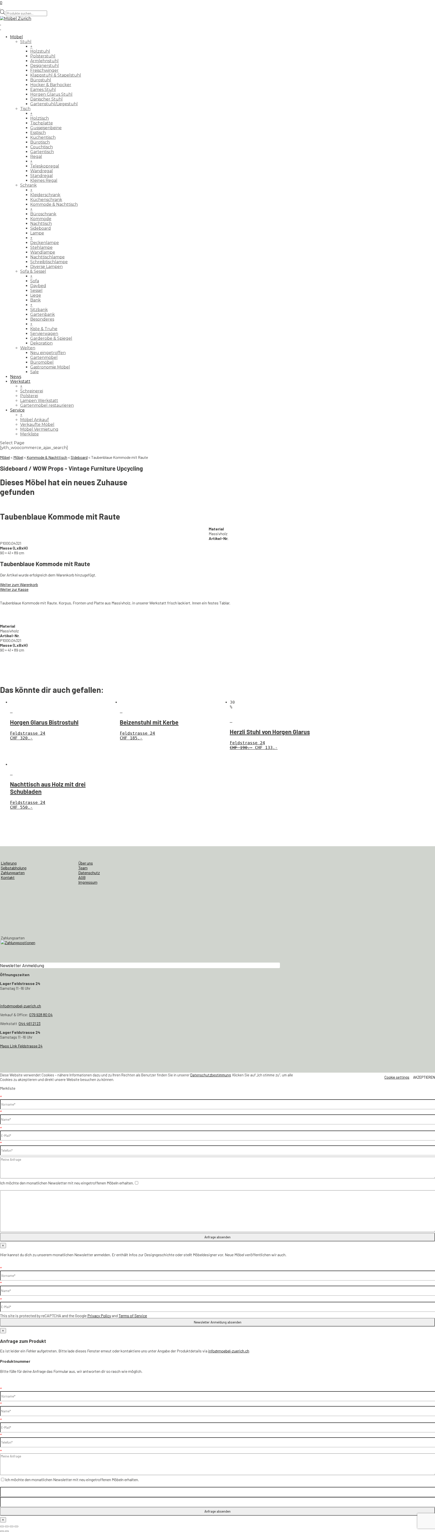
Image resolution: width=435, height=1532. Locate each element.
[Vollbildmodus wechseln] (7, 1526)
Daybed (38, 285)
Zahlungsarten (13, 872)
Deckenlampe (44, 242)
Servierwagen (44, 333)
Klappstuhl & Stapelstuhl (55, 75)
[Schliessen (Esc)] (16, 1526)
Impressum (87, 882)
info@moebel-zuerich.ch (20, 1005)
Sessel (36, 290)
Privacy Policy (99, 1315)
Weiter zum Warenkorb (19, 584)
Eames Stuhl (43, 89)
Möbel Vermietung (39, 429)
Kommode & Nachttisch (54, 204)
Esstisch (38, 132)
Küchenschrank (46, 199)
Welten (27, 348)
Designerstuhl (44, 65)
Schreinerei (31, 391)
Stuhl (25, 41)
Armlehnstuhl (44, 60)
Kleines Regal (43, 180)
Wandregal (41, 170)
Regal (36, 156)
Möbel (16, 37)
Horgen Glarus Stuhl (51, 94)
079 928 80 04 (41, 1014)
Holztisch (39, 118)
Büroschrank (43, 214)
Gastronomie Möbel (50, 367)
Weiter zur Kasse (14, 589)
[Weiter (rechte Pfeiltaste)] (7, 1531)
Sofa (34, 281)
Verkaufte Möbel (37, 424)
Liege (35, 295)
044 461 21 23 (30, 1023)
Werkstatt (20, 381)
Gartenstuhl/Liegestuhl (54, 103)
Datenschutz (89, 872)
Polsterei (29, 395)
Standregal (41, 175)
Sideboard (40, 228)
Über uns (85, 863)
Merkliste (29, 434)
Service (17, 410)
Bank (35, 300)
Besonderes (42, 319)
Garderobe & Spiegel (51, 338)
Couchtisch (41, 147)
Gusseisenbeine (46, 127)
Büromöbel (42, 362)
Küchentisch (43, 137)
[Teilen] (12, 1526)
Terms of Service (133, 1315)
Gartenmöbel (44, 357)
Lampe (37, 233)
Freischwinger (44, 70)
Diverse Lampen (46, 266)
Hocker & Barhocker (50, 84)
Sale (34, 371)
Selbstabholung (13, 867)
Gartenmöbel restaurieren (47, 405)
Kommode (40, 218)
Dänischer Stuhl (46, 99)
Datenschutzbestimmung (210, 1075)
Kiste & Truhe (43, 328)
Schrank (28, 185)
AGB (82, 877)
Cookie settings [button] (396, 1077)
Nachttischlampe (47, 257)
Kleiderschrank (45, 194)
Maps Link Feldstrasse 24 (21, 1045)
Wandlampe (42, 252)
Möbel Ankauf (34, 419)
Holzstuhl (40, 51)
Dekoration (41, 343)
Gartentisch (42, 151)
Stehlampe (41, 247)
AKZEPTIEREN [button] (424, 1077)
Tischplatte (41, 123)
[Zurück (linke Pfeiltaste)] (2, 1531)
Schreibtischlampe (49, 261)
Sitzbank (39, 309)
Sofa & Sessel (33, 271)
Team (83, 867)
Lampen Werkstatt (39, 400)
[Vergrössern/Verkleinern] (2, 1526)
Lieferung (9, 863)
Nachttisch (41, 223)
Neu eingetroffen (48, 352)
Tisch (25, 108)
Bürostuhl (40, 80)
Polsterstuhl (42, 56)
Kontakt (8, 877)
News (15, 376)
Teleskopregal (44, 166)
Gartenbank (42, 314)
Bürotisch (40, 142)
